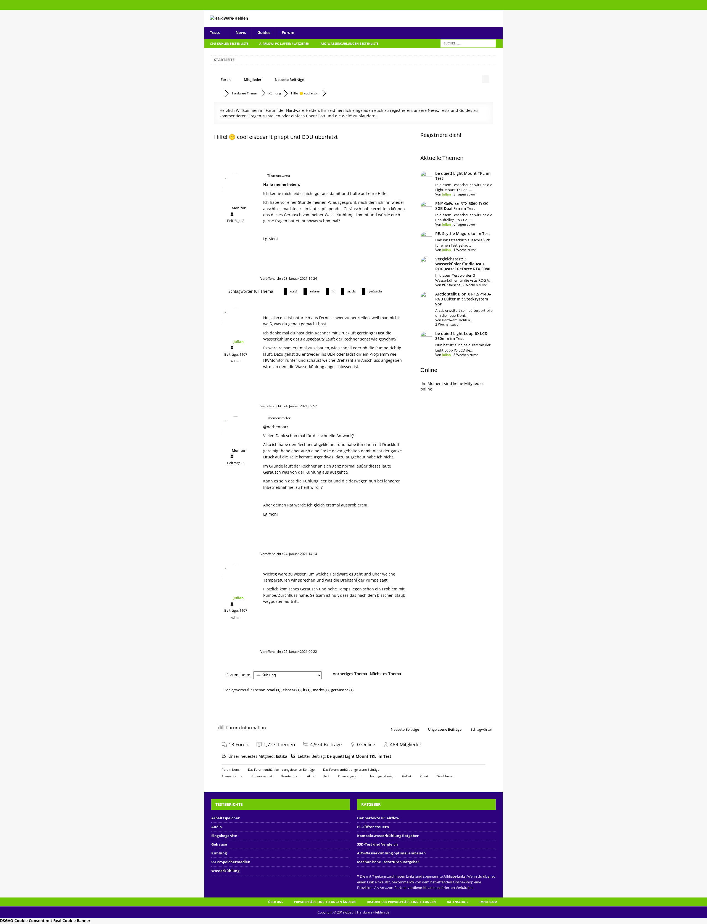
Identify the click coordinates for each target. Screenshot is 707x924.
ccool (293, 291)
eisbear (315, 291)
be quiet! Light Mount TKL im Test (462, 176)
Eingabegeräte (224, 835)
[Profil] (232, 214)
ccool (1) (274, 689)
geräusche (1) (342, 689)
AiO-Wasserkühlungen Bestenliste (349, 43)
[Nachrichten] (237, 214)
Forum (288, 32)
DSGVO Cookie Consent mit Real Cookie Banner (45, 920)
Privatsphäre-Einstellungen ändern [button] (325, 902)
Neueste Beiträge (289, 79)
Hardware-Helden (456, 320)
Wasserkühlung (225, 870)
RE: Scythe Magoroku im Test (462, 233)
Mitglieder (253, 79)
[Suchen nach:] (468, 43)
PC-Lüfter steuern (373, 826)
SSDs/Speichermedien (230, 861)
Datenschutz (457, 902)
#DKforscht (451, 285)
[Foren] (219, 93)
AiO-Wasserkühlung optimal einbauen (391, 853)
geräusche (375, 291)
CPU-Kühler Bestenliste (229, 43)
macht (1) (321, 689)
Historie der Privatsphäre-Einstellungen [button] (401, 902)
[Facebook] (498, 5)
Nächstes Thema (386, 673)
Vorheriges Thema (349, 673)
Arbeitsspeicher (225, 817)
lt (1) (307, 689)
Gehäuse (219, 844)
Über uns (275, 902)
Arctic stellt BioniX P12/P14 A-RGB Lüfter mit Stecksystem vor (463, 299)
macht (351, 291)
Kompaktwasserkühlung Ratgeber (388, 835)
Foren (226, 79)
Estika (281, 756)
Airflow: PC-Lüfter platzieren (284, 43)
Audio (216, 826)
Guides (263, 32)
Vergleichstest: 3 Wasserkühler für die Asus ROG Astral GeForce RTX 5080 (462, 263)
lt (333, 291)
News (241, 32)
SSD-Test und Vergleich (377, 844)
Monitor (239, 207)
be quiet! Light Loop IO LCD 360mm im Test (461, 336)
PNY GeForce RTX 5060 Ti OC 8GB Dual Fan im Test (462, 206)
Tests (215, 32)
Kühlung (219, 853)
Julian (239, 341)
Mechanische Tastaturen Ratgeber (388, 861)
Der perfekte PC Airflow (378, 817)
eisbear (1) (292, 689)
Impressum (488, 902)
